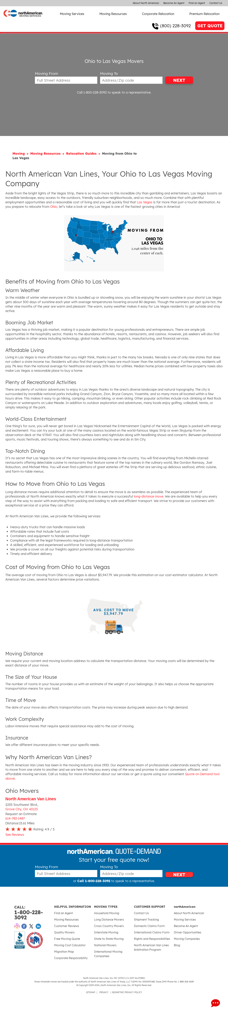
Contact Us (215, 3)
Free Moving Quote (67, 939)
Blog (177, 945)
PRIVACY (103, 992)
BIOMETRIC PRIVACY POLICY (127, 992)
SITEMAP (90, 992)
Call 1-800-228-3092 (92, 92)
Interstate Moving (106, 932)
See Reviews (14, 835)
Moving (19, 153)
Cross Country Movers (109, 926)
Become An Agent (173, 3)
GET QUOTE (209, 25)
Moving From (46, 73)
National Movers (105, 945)
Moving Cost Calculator (70, 945)
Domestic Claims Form (149, 926)
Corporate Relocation (158, 14)
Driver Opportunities (187, 932)
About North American (146, 3)
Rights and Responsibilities (152, 939)
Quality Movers (64, 932)
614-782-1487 (15, 818)
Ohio (53, 207)
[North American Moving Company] (23, 19)
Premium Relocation (204, 14)
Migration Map (64, 951)
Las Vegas (144, 202)
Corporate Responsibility (71, 958)
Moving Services (72, 14)
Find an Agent (197, 3)
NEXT (179, 80)
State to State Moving (109, 939)
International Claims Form (152, 932)
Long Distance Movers (109, 919)
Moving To (109, 73)
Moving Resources (113, 14)
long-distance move (148, 496)
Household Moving (106, 913)
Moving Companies (187, 939)
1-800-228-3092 (28, 913)
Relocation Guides (82, 153)
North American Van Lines (30, 799)
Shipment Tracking (146, 919)
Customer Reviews (66, 926)
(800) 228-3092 (175, 25)
